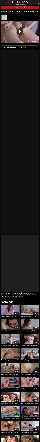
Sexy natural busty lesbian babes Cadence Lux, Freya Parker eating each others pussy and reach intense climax (30, 331)
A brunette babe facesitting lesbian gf (10, 418)
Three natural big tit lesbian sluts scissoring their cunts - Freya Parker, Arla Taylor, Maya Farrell (30, 374)
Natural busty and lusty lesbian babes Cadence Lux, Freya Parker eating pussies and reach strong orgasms (30, 360)
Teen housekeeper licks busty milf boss (30, 403)
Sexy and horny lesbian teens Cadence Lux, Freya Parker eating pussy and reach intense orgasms (30, 345)
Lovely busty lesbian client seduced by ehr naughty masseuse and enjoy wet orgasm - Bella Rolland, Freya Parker (10, 316)
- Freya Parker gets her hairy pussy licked (10, 432)
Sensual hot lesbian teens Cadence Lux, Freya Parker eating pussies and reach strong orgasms (10, 331)
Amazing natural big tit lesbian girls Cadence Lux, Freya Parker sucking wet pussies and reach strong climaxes (10, 345)
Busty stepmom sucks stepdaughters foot (10, 389)
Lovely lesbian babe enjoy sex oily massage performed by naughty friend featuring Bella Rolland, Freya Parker (30, 418)
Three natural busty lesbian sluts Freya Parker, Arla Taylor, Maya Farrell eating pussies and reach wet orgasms (10, 374)
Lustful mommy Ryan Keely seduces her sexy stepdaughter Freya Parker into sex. (30, 389)
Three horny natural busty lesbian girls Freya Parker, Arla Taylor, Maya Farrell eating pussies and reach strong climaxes (10, 360)
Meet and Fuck (20, 8)
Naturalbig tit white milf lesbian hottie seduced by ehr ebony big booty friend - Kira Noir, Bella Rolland (30, 316)
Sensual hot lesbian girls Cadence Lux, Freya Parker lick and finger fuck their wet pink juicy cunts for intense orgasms (30, 432)
